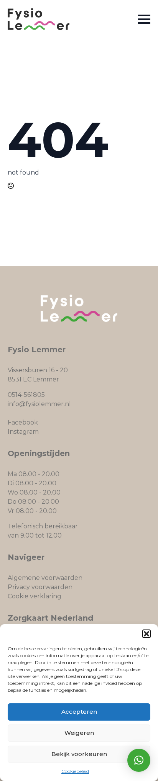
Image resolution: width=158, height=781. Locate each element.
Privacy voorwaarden (40, 587)
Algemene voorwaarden (45, 577)
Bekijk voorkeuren (79, 754)
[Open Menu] (144, 19)
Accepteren (79, 711)
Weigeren (79, 732)
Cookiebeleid (75, 771)
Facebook (23, 422)
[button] (146, 634)
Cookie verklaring (34, 596)
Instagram (23, 431)
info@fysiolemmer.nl (39, 404)
